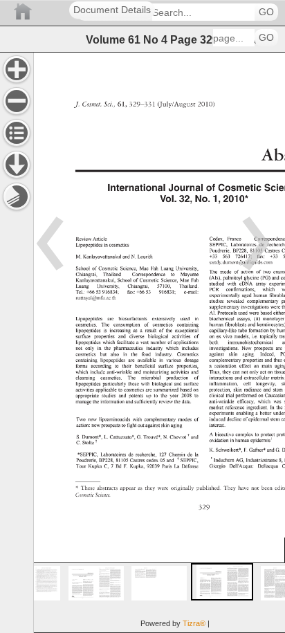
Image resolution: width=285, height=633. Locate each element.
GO (266, 12)
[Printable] (16, 196)
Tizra (194, 623)
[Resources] (16, 164)
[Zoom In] (16, 69)
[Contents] (16, 133)
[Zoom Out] (16, 101)
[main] (159, 342)
